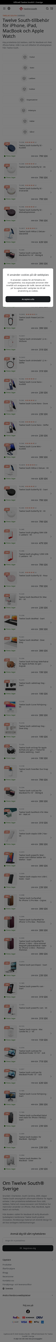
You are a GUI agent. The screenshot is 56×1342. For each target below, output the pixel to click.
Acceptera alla (28, 299)
